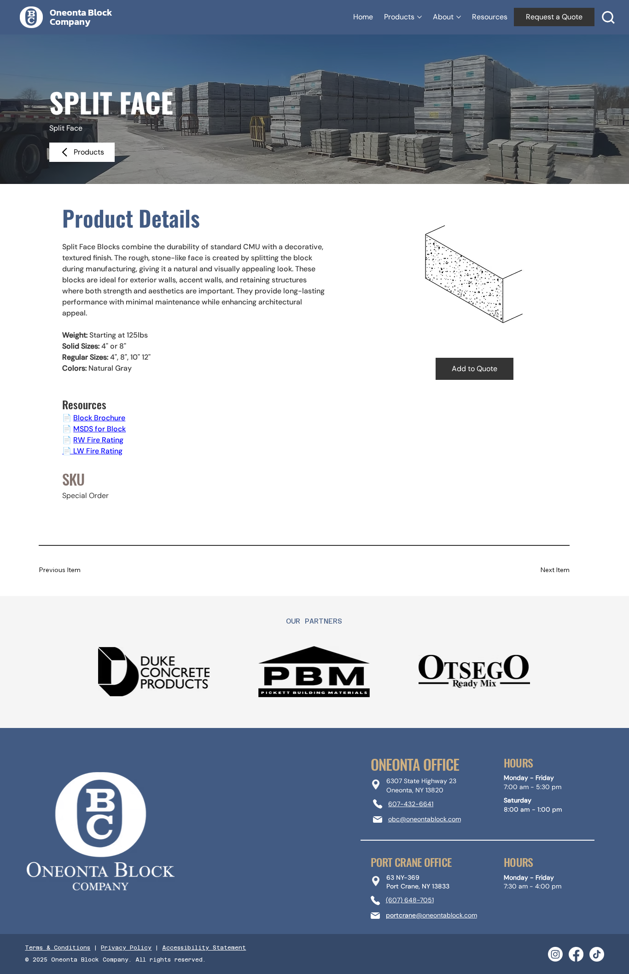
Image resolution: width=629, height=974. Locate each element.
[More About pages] (458, 17)
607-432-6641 (410, 804)
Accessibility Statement (204, 948)
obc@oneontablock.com (424, 819)
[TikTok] (596, 954)
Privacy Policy (126, 948)
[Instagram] (555, 954)
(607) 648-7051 (410, 900)
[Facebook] (576, 954)
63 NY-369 (402, 877)
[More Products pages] (419, 17)
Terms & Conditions (57, 948)
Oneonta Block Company (81, 17)
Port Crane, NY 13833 (417, 886)
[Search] (608, 17)
